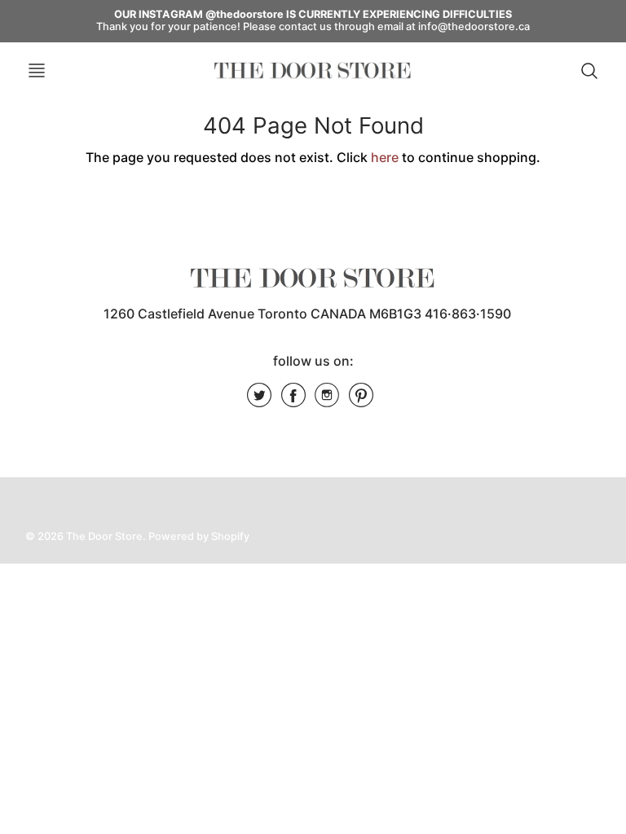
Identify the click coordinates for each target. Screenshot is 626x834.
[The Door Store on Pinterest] (361, 401)
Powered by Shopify (198, 536)
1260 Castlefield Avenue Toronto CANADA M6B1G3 (262, 313)
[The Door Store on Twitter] (259, 401)
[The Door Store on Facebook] (293, 401)
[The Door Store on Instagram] (327, 401)
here (385, 157)
